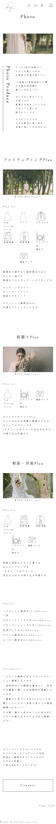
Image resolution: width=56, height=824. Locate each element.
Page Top (46, 805)
